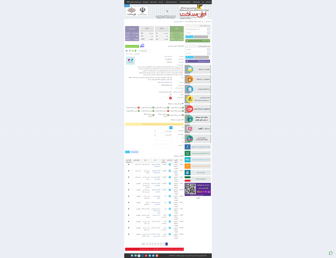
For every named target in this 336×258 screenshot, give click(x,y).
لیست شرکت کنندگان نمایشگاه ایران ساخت (194, 22)
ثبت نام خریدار (205, 41)
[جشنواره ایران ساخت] (198, 179)
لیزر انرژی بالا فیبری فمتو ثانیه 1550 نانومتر (155, 211)
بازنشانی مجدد (134, 152)
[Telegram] (129, 51)
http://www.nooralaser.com (165, 82)
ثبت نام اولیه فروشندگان (203, 61)
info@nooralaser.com (166, 85)
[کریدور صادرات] (198, 160)
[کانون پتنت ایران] (198, 173)
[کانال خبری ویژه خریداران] (149, 255)
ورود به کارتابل (189, 37)
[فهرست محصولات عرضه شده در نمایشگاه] (198, 79)
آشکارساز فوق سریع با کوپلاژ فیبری (155, 178)
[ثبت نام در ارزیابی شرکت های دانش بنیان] (198, 166)
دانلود (170, 95)
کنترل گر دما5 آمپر (156, 222)
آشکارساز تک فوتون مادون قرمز (156, 191)
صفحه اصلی (208, 22)
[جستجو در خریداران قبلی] (198, 109)
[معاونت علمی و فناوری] (198, 147)
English (127, 6)
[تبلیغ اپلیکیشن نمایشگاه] (198, 190)
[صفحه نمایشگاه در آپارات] (156, 255)
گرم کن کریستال (156, 215)
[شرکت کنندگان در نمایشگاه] (198, 89)
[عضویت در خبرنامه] (198, 69)
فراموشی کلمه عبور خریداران (201, 37)
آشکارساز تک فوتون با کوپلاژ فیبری (155, 184)
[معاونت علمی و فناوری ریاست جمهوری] (138, 255)
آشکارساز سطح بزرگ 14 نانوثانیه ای (155, 165)
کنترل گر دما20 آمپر (155, 228)
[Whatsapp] (135, 51)
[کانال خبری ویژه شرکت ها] (153, 255)
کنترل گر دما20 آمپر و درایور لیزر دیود (155, 235)
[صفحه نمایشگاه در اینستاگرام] (146, 255)
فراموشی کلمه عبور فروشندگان (201, 57)
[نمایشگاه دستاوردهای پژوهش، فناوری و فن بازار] (198, 139)
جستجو (127, 152)
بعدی (143, 244)
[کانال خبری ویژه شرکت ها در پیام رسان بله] (131, 255)
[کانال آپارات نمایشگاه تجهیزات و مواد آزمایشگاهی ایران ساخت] (198, 129)
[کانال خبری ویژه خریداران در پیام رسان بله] (135, 255)
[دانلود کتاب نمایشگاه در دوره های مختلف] (198, 119)
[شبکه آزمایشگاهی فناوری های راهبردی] (198, 154)
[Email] (132, 51)
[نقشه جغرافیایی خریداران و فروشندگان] (198, 99)
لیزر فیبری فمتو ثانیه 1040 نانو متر (155, 203)
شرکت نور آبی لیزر (168, 56)
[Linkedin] (126, 51)
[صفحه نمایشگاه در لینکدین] (142, 255)
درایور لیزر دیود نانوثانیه (156, 197)
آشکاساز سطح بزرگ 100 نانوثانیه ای (156, 172)
